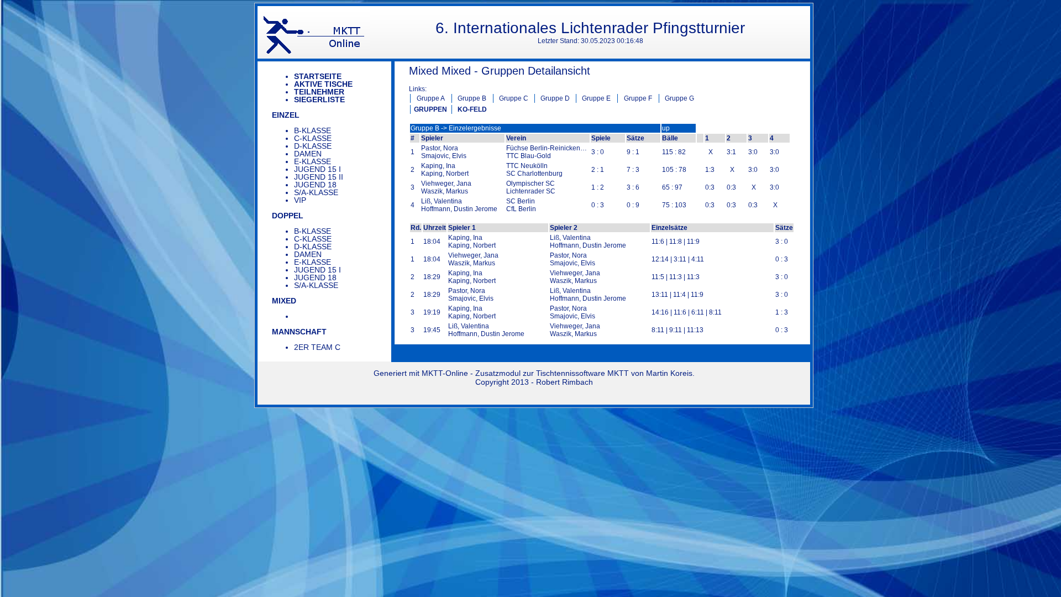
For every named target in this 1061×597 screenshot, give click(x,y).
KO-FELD (472, 109)
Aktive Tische (323, 84)
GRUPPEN (430, 109)
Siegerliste (319, 99)
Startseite (318, 76)
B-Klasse (312, 130)
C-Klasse (313, 138)
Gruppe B (472, 98)
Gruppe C (513, 98)
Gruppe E (596, 98)
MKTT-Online (445, 373)
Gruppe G (679, 98)
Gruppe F (638, 98)
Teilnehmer (319, 91)
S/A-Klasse (316, 192)
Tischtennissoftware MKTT (582, 373)
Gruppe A (431, 98)
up (666, 128)
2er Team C (317, 347)
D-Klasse (313, 146)
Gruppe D (555, 98)
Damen (308, 153)
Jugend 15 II (318, 176)
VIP (300, 200)
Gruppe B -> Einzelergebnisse (456, 128)
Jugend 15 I (317, 169)
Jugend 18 (315, 184)
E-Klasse (312, 161)
